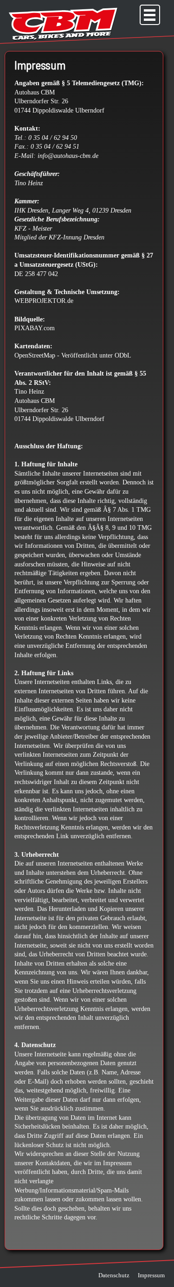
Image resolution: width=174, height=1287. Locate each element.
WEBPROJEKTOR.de (43, 300)
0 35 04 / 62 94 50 (52, 137)
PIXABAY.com (34, 328)
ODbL (123, 355)
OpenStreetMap (34, 355)
